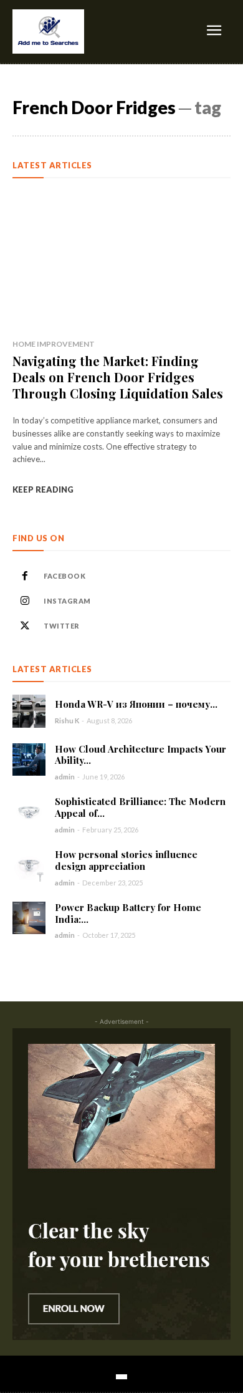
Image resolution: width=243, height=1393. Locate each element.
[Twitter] (24, 626)
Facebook (64, 576)
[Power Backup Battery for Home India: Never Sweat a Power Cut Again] (28, 918)
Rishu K (67, 720)
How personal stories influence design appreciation (126, 860)
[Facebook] (24, 576)
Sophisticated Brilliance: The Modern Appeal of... (140, 807)
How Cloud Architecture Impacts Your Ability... (140, 755)
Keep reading (43, 489)
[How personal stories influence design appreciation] (28, 865)
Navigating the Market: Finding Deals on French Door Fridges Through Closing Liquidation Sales (117, 377)
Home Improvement (53, 344)
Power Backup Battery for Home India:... (128, 913)
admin (65, 777)
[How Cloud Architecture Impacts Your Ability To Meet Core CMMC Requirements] (28, 759)
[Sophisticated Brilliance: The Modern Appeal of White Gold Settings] (28, 812)
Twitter (62, 626)
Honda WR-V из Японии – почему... (136, 704)
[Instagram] (24, 601)
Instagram (67, 601)
